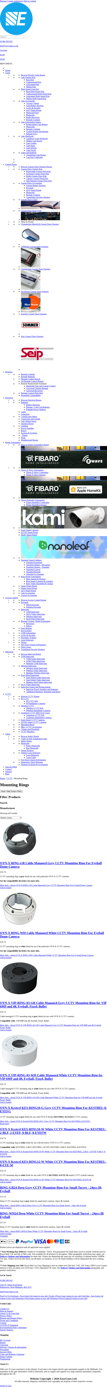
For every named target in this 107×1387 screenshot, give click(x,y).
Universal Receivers (34, 391)
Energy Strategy (6, 1330)
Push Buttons (26, 628)
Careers (3, 1323)
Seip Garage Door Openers (32, 336)
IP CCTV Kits (32, 701)
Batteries (24, 402)
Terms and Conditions (9, 1320)
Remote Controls (33, 120)
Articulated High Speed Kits (37, 96)
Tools (23, 438)
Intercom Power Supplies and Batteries (42, 689)
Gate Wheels (31, 148)
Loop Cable (31, 757)
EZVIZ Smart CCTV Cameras (33, 722)
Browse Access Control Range (33, 600)
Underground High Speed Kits (38, 94)
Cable (23, 412)
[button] (6, 64)
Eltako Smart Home (29, 588)
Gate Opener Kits (28, 77)
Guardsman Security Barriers (38, 197)
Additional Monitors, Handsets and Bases (43, 692)
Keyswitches (26, 631)
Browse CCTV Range (30, 696)
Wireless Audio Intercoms (36, 668)
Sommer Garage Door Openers (34, 314)
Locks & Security (33, 108)
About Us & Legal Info (9, 1313)
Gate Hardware (27, 136)
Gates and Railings (28, 153)
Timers (24, 435)
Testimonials (5, 1359)
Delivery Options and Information (15, 1256)
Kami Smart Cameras (29, 530)
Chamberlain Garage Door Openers (35, 269)
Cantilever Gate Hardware (37, 138)
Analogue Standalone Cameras (39, 717)
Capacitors (25, 414)
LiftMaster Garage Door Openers (34, 247)
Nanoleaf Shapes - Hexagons (38, 565)
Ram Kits (30, 80)
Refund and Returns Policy (11, 1318)
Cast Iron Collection (34, 157)
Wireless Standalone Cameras (38, 710)
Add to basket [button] (5, 888)
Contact (8, 769)
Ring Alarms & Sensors (36, 579)
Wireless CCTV (27, 706)
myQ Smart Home (33, 110)
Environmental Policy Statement (13, 1327)
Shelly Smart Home (29, 535)
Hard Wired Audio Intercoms (38, 678)
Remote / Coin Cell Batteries (38, 407)
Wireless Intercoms (34, 616)
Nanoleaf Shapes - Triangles (37, 567)
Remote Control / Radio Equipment (35, 621)
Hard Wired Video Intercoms (38, 680)
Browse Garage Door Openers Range (36, 167)
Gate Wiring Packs (28, 421)
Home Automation (12, 442)
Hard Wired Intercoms (35, 619)
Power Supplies (27, 428)
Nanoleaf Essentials (34, 562)
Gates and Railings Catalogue (12, 1354)
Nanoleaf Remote (33, 572)
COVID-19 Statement (9, 1325)
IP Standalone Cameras (35, 703)
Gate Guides (31, 143)
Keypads (29, 188)
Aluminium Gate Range (36, 155)
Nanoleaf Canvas (33, 569)
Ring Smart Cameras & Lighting (39, 581)
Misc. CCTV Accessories (31, 727)
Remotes (8, 372)
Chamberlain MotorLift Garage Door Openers (40, 224)
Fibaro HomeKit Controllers (37, 502)
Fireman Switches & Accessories (34, 764)
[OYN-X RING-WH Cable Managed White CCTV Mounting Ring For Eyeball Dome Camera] (19, 927)
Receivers (30, 623)
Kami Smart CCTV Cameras (33, 720)
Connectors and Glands (30, 419)
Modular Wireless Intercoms (37, 673)
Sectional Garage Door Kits (37, 174)
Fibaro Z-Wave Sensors (36, 475)
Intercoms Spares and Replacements (35, 687)
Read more (4, 1124)
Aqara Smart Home (29, 586)
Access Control (32, 103)
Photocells (30, 115)
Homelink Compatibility (31, 395)
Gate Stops (30, 145)
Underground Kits (33, 82)
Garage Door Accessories (31, 183)
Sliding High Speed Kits (36, 99)
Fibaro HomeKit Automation (33, 500)
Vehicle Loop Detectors (30, 753)
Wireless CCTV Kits (34, 708)
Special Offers (11, 767)
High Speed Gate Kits (30, 89)
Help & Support (6, 1311)
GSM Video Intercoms (35, 661)
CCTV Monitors (28, 732)
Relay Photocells (33, 746)
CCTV (8, 694)
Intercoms (25, 609)
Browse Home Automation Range (35, 445)
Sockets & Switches (29, 433)
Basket (3, 1342)
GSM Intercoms (32, 612)
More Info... (46, 885)
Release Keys (31, 134)
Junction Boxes (27, 424)
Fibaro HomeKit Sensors (36, 505)
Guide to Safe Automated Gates (34, 739)
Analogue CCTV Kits (35, 715)
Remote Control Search (30, 379)
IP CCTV (25, 699)
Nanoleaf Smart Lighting (31, 560)
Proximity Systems (28, 638)
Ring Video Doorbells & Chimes (39, 584)
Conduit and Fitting (29, 416)
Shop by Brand (27, 222)
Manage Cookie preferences (11, 1)
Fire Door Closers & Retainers (33, 645)
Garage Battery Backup (36, 185)
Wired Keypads (32, 605)
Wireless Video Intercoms (36, 670)
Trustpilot (4, 1236)
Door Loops (26, 647)
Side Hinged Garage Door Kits (39, 181)
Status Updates (6, 1357)
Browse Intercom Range (31, 654)
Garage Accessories (29, 595)
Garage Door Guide (29, 200)
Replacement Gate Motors (37, 124)
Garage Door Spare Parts (31, 211)
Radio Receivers (33, 117)
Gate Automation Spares (31, 122)
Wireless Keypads (33, 607)
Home (7, 70)
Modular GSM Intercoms (36, 663)
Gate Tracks (31, 150)
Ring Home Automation (31, 577)
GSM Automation (28, 633)
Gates (7, 73)
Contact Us (4, 1309)
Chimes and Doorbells (30, 729)
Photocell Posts (32, 113)
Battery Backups (33, 405)
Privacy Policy (6, 1316)
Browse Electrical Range (31, 400)
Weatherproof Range (29, 440)
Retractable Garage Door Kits (38, 171)
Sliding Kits (31, 87)
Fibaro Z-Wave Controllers (37, 472)
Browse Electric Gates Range (33, 75)
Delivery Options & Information (13, 1347)
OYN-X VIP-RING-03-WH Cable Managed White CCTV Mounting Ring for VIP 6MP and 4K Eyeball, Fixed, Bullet (51, 1076)
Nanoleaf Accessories (35, 574)
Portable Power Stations (36, 409)
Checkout (4, 1345)
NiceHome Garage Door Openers (35, 291)
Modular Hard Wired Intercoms (39, 682)
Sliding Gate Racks (34, 141)
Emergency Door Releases (32, 762)
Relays (23, 431)
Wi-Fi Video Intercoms (35, 614)
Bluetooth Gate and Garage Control (40, 386)
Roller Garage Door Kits (36, 176)
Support (8, 772)
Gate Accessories (28, 101)
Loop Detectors (27, 640)
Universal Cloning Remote (37, 388)
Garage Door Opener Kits (31, 169)
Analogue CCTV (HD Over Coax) (35, 713)
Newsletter (4, 1349)
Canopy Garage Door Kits (37, 178)
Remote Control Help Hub (32, 393)
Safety (7, 734)
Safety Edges (26, 741)
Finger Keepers (27, 750)
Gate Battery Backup (34, 106)
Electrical (9, 398)
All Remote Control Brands (32, 381)
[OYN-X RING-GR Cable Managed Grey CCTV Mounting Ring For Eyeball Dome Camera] (19, 857)
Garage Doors (11, 164)
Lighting (24, 426)
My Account (5, 1340)
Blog (7, 774)
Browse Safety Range (30, 736)
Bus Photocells (32, 748)
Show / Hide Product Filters (11, 791)
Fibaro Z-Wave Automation (32, 470)
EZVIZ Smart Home (29, 532)
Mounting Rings (27, 725)
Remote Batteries (28, 377)
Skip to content (30, 1)
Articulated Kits (32, 84)
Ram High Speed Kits (35, 91)
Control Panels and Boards (37, 131)
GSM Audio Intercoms (35, 659)
